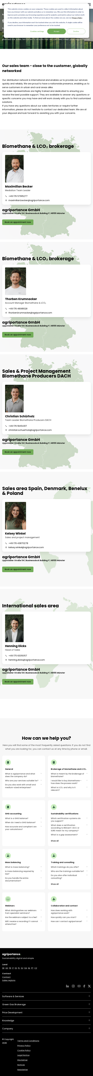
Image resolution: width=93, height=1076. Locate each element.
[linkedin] (67, 986)
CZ (35, 968)
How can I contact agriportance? (66, 921)
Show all (55, 841)
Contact (6, 977)
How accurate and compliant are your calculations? (20, 828)
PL (19, 968)
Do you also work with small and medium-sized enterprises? (20, 786)
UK (6, 968)
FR (10, 968)
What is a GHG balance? (16, 818)
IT (13, 968)
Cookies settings (37, 31)
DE (3, 968)
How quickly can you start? (63, 917)
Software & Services (13, 996)
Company (7, 1028)
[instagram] (73, 986)
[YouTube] (79, 986)
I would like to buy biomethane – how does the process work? (66, 782)
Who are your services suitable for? (21, 780)
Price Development (12, 1012)
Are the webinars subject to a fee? (21, 917)
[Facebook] (84, 986)
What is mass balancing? (17, 867)
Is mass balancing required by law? (19, 872)
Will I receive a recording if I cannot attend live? (21, 922)
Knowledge (8, 1020)
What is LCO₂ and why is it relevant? (63, 788)
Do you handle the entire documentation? (16, 879)
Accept (56, 31)
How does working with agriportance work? (61, 911)
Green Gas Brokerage (14, 1004)
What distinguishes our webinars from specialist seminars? (20, 911)
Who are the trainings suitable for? (67, 871)
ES (16, 968)
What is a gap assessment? (64, 834)
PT (32, 968)
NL (29, 968)
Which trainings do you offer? (65, 867)
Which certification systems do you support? (66, 819)
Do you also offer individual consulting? (64, 876)
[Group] (89, 986)
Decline (76, 31)
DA (25, 968)
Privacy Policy (77, 18)
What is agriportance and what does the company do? (20, 775)
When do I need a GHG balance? (20, 822)
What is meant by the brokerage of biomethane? (67, 775)
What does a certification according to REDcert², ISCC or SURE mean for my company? (65, 828)
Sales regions (8, 980)
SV (22, 968)
